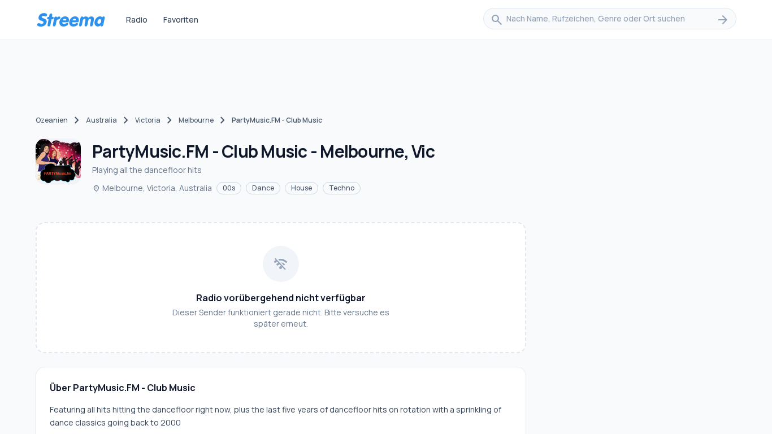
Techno (341, 188)
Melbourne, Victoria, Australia (152, 188)
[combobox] (609, 20)
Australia (101, 120)
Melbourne (196, 120)
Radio (137, 19)
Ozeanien (52, 120)
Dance (263, 188)
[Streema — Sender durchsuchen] (71, 20)
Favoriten (180, 19)
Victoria (148, 120)
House (301, 188)
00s (229, 188)
